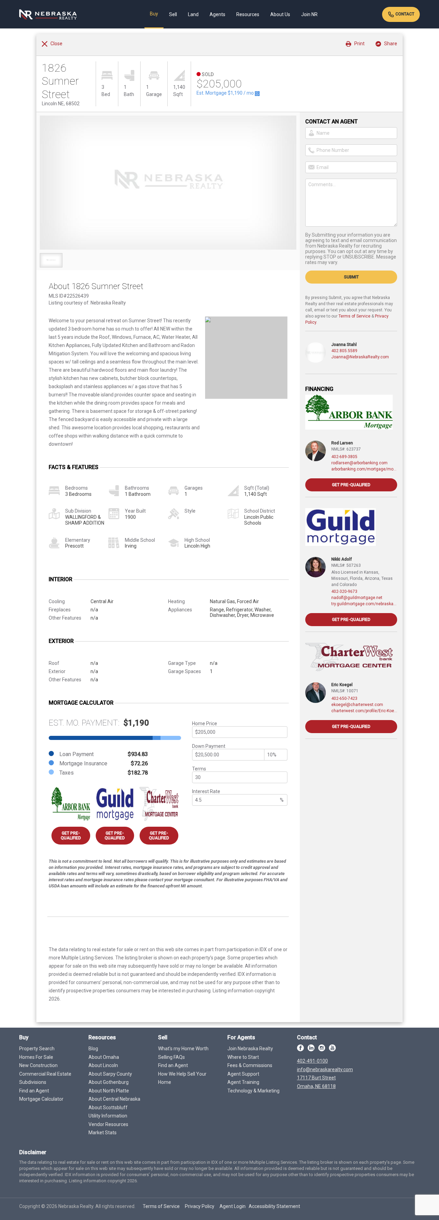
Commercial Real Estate (45, 1074)
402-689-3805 (344, 456)
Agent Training (243, 1082)
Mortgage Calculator (41, 1099)
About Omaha (103, 1057)
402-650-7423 (344, 698)
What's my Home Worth (183, 1048)
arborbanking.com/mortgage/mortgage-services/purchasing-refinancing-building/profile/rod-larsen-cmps (364, 469)
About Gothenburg (108, 1082)
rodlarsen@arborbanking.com (359, 463)
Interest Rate (206, 791)
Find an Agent (34, 1090)
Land (193, 14)
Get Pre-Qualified (71, 835)
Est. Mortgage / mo (226, 93)
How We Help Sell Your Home (182, 1078)
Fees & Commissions (249, 1065)
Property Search (37, 1048)
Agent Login (233, 1206)
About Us (280, 14)
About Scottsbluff (108, 1107)
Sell (173, 14)
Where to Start (243, 1057)
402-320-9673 (344, 591)
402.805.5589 (344, 350)
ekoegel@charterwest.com (357, 704)
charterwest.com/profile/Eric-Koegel (364, 710)
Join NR (309, 14)
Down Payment (208, 746)
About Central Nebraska (114, 1099)
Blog (93, 1048)
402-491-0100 (312, 1061)
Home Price (204, 723)
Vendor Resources (108, 1124)
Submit (351, 277)
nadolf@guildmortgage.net (356, 597)
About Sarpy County (110, 1074)
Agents (217, 14)
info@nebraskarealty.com (325, 1069)
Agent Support (243, 1074)
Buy (154, 13)
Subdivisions (32, 1082)
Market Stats (102, 1132)
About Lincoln (103, 1065)
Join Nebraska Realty (250, 1048)
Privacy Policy (199, 1206)
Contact (404, 14)
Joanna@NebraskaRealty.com (360, 357)
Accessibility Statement (274, 1206)
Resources (247, 14)
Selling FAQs (171, 1057)
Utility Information (107, 1116)
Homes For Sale (36, 1057)
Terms (199, 769)
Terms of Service (354, 316)
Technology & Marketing (253, 1090)
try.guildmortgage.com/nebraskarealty (364, 603)
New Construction (38, 1065)
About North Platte (108, 1090)
